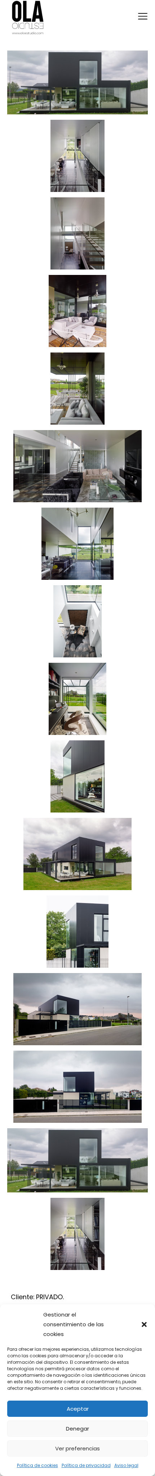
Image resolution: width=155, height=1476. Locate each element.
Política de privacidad (86, 1465)
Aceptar (78, 1409)
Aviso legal (126, 1465)
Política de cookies (37, 1465)
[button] (144, 1324)
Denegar (77, 1428)
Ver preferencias (77, 1448)
